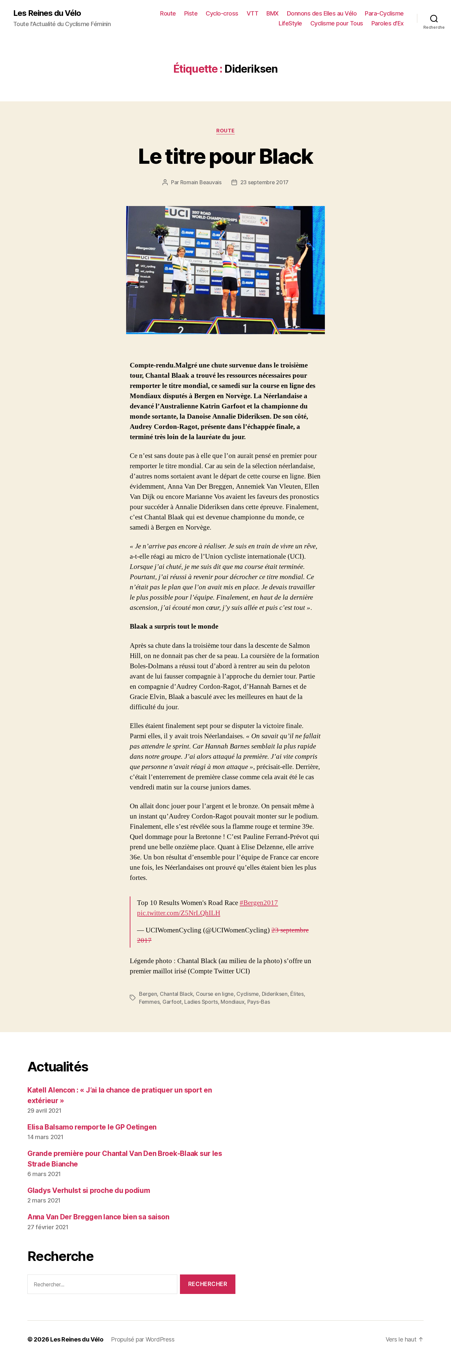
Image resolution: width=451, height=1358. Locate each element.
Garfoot (172, 1001)
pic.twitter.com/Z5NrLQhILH (178, 913)
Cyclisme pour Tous (336, 23)
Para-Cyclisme (384, 13)
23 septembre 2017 (264, 182)
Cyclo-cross (222, 13)
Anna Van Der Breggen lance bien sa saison (98, 1217)
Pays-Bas (258, 1001)
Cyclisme (247, 994)
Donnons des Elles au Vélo (322, 13)
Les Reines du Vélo (47, 13)
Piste (191, 13)
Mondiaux (232, 1001)
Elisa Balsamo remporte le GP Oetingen (91, 1127)
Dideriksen (275, 994)
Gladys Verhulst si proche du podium (88, 1190)
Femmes (149, 1001)
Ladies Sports (201, 1001)
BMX (272, 13)
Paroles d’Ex (387, 23)
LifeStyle (290, 23)
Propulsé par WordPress (142, 1339)
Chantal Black (176, 994)
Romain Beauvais (201, 182)
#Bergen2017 (259, 902)
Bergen (148, 994)
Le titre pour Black (225, 156)
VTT (253, 13)
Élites (296, 994)
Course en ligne (215, 994)
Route (168, 13)
